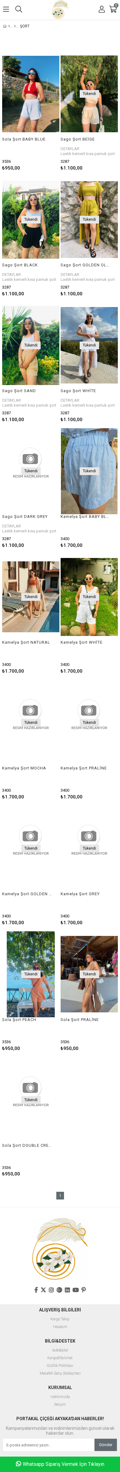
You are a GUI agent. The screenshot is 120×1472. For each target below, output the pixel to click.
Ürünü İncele (42, 110)
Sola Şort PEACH (19, 1019)
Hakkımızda (60, 1397)
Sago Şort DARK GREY (25, 516)
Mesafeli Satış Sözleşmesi (60, 1374)
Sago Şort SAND (19, 390)
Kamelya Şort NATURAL (26, 642)
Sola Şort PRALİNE (80, 1019)
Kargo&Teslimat (60, 1358)
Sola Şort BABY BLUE (24, 139)
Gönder (105, 1444)
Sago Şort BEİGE (78, 139)
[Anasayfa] (9, 26)
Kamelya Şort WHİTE (81, 642)
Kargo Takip (60, 1319)
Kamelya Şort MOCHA (24, 768)
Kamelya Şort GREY (80, 894)
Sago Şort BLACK (20, 265)
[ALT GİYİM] (15, 26)
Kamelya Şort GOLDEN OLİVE (27, 894)
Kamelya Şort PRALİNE (84, 768)
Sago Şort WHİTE (78, 390)
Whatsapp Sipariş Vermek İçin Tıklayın (63, 1464)
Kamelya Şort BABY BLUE (85, 516)
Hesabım (60, 1327)
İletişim (60, 1405)
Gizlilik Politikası (60, 1366)
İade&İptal (60, 1350)
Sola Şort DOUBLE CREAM (27, 1145)
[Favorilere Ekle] (31, 110)
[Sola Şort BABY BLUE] (30, 94)
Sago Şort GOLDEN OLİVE (85, 265)
